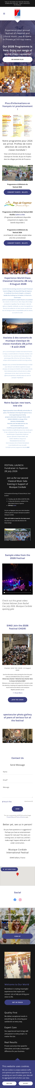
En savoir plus (17, 59)
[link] (17, 13)
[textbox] (17, 772)
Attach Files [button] (8, 802)
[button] (4, 14)
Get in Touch (17, 1002)
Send (17, 809)
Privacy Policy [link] (10, 817)
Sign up (17, 936)
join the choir (17, 700)
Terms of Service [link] (20, 817)
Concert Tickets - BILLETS (17, 192)
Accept (25, 1083)
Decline (9, 1083)
